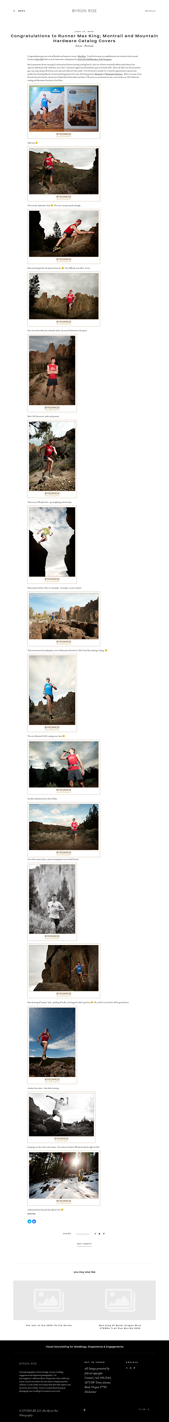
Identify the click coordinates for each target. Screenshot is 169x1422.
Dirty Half (39, 59)
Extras (78, 46)
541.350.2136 (102, 1378)
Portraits (89, 46)
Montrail (98, 74)
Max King (82, 56)
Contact (150, 11)
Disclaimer (90, 1392)
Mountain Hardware (114, 74)
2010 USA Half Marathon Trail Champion (94, 59)
